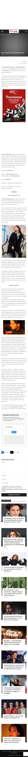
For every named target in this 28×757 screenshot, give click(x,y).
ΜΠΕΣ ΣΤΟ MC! (22, 751)
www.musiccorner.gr (23, 63)
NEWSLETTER (15, 751)
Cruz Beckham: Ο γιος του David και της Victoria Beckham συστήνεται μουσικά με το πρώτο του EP (14, 520)
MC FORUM (9, 751)
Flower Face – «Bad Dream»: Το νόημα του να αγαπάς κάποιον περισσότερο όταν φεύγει (12, 740)
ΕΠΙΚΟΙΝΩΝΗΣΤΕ (14, 753)
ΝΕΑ (5, 34)
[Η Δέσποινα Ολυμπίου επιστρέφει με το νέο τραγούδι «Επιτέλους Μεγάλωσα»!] (14, 561)
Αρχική (2, 34)
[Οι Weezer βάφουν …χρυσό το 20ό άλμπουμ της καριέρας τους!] (14, 708)
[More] (18, 452)
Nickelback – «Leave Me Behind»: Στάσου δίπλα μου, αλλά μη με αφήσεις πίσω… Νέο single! (13, 642)
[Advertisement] (14, 15)
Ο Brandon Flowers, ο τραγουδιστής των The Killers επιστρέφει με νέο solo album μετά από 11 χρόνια (14, 666)
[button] (2, 31)
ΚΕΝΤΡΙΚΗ (4, 751)
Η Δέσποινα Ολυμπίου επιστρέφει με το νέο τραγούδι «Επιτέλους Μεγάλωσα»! (13, 569)
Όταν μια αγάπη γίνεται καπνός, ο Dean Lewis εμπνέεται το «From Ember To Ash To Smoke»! (13, 618)
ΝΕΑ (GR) (9, 34)
